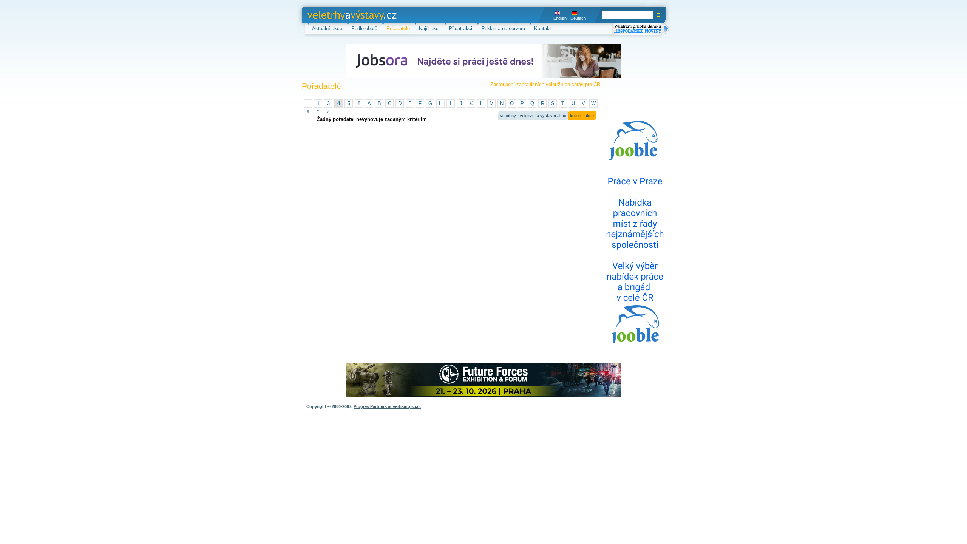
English (560, 18)
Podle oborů (364, 28)
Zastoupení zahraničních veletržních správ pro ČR (545, 84)
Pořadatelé (398, 28)
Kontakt (542, 28)
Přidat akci (460, 28)
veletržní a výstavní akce (543, 115)
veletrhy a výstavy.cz (330, 15)
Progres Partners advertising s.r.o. (387, 406)
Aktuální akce (327, 28)
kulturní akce (582, 115)
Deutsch (578, 18)
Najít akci (429, 28)
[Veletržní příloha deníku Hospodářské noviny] (641, 29)
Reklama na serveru (503, 28)
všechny (508, 115)
